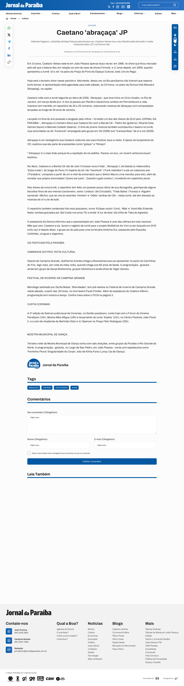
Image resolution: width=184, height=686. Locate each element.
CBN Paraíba (151, 646)
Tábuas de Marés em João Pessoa (161, 632)
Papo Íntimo (118, 649)
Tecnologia (93, 656)
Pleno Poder (118, 636)
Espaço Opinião (153, 662)
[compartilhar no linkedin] (9, 55)
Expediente (150, 649)
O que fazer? (63, 632)
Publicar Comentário (92, 461)
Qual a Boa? (74, 14)
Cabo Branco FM (153, 642)
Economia (93, 636)
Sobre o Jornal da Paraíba (157, 639)
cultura (25, 19)
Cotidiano (92, 649)
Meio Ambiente (95, 659)
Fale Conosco (152, 656)
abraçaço (34, 388)
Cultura (91, 632)
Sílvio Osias (118, 639)
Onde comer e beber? (67, 636)
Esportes (35, 14)
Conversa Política (120, 632)
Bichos (91, 629)
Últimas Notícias (14, 14)
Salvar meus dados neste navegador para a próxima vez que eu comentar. (61, 453)
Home (13, 19)
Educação (93, 639)
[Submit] (174, 5)
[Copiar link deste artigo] (9, 62)
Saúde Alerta (118, 642)
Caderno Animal (120, 629)
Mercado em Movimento (124, 646)
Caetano (47, 388)
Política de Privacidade (156, 659)
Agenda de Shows (65, 629)
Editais (158, 14)
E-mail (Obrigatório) (104, 439)
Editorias (138, 14)
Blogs (119, 14)
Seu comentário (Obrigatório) (42, 412)
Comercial (150, 652)
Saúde (91, 652)
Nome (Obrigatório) (37, 439)
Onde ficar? (62, 639)
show (74, 388)
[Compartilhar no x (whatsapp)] (8, 35)
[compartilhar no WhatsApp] (9, 28)
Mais (173, 14)
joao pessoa (61, 388)
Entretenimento (97, 14)
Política (55, 14)
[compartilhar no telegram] (9, 41)
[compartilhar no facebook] (9, 48)
